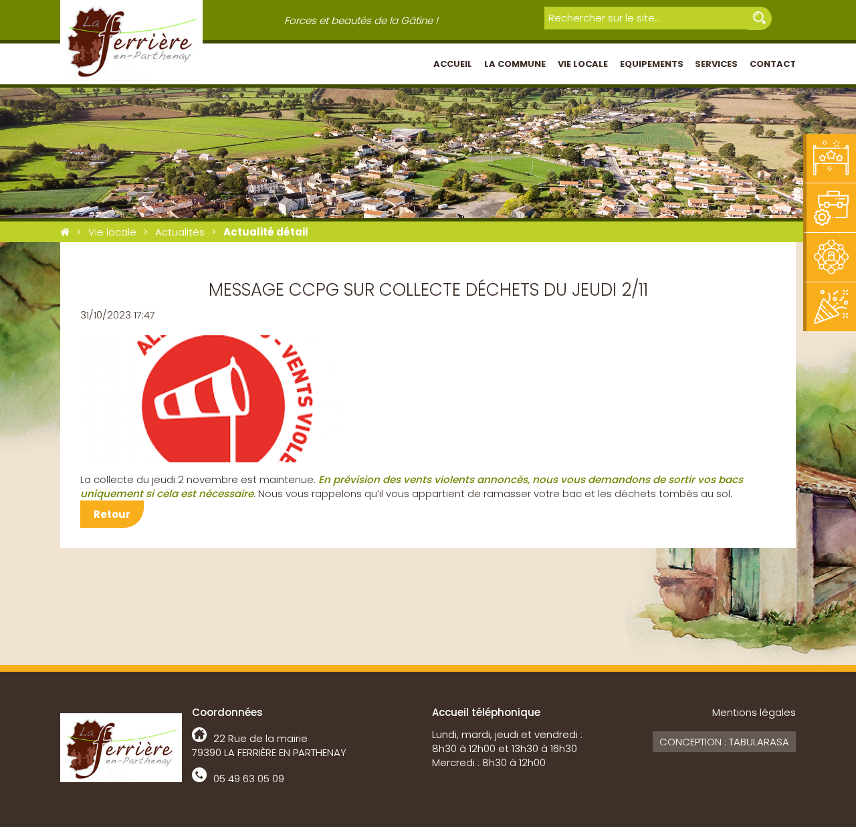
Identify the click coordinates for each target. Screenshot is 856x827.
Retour (112, 514)
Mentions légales (754, 712)
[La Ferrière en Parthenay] (65, 232)
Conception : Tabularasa (724, 742)
